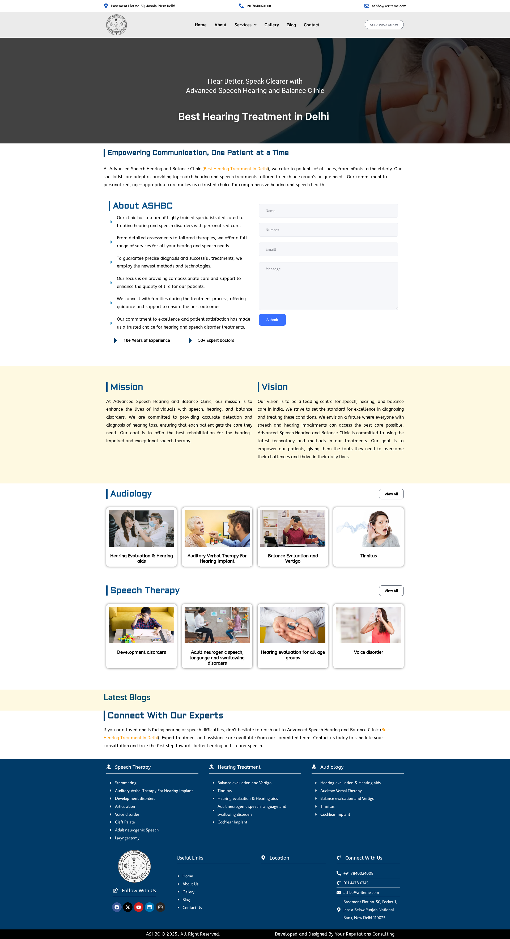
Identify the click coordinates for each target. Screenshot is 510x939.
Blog (291, 24)
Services (243, 24)
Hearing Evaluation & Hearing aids (141, 558)
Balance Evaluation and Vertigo (293, 558)
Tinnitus (368, 555)
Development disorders (141, 652)
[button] (246, 25)
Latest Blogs (127, 697)
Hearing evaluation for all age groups (293, 654)
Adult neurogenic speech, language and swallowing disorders (217, 657)
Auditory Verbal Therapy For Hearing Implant (217, 558)
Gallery (272, 24)
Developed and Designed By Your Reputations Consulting (334, 934)
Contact (311, 24)
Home (200, 24)
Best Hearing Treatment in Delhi (236, 168)
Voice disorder (368, 652)
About (220, 24)
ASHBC (154, 934)
